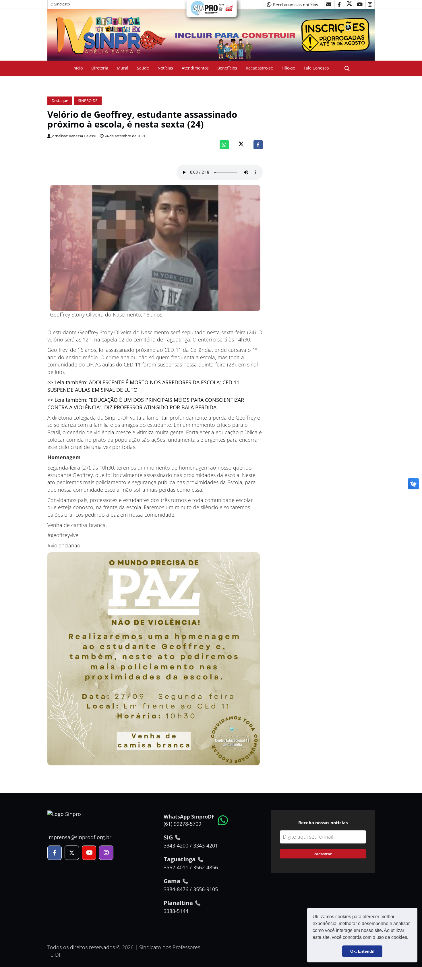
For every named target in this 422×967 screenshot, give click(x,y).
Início (77, 68)
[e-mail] (328, 4)
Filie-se (288, 68)
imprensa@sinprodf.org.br (79, 837)
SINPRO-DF (87, 100)
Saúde (143, 68)
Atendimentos (195, 68)
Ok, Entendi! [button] (362, 951)
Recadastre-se (259, 68)
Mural (122, 68)
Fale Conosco (316, 68)
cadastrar (323, 853)
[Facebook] (258, 144)
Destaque (60, 100)
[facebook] (339, 4)
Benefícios (227, 68)
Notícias (165, 68)
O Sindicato (60, 4)
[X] (349, 4)
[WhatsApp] (224, 144)
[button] (410, 938)
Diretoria (99, 68)
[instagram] (370, 4)
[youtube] (359, 4)
